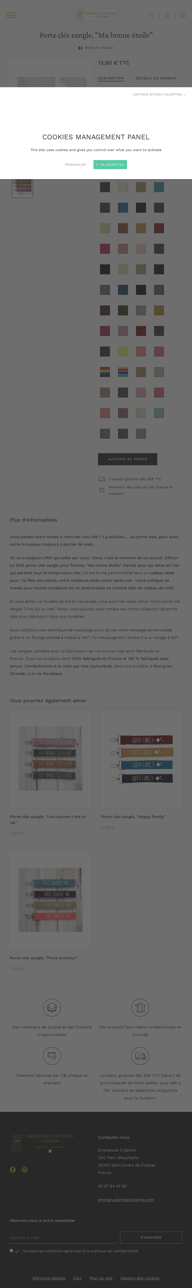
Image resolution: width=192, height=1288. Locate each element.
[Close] (96, 644)
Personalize (75, 164)
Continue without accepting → (159, 94)
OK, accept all (112, 164)
